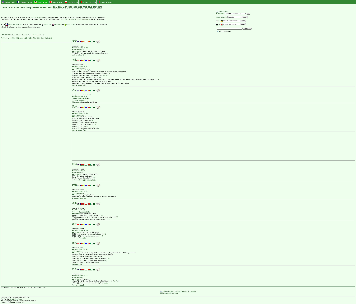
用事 (84, 238)
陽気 (46, 38)
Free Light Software (37, 17)
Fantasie (81, 193)
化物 (81, 198)
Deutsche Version (42, 2)
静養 (84, 85)
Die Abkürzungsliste (84, 19)
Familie (81, 49)
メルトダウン (91, 180)
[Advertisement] (121, 22)
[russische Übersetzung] (86, 41)
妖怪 (34, 38)
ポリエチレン (115, 281)
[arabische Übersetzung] (94, 41)
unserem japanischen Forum (69, 19)
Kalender (82, 100)
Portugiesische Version (89, 2)
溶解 (25, 38)
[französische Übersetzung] (81, 41)
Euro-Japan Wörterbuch (15, 24)
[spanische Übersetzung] (83, 41)
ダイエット (97, 77)
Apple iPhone (48, 24)
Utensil (81, 277)
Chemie (81, 115)
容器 (50, 38)
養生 (17, 38)
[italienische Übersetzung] (91, 41)
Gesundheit (82, 68)
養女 (13, 38)
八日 (21, 38)
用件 (42, 38)
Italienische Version (106, 2)
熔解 (30, 38)
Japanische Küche (84, 212)
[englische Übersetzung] (78, 41)
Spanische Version (57, 2)
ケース (82, 285)
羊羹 (38, 38)
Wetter (81, 251)
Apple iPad (57, 24)
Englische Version (10, 2)
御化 (85, 198)
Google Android (71, 24)
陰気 (81, 264)
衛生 (107, 75)
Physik (81, 172)
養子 (84, 55)
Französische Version (26, 2)
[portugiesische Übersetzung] (89, 41)
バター (106, 283)
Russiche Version (73, 2)
